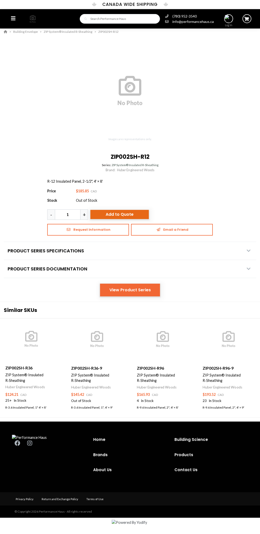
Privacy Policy (25, 499)
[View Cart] (246, 18)
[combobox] (120, 18)
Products (183, 454)
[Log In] (228, 18)
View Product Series (130, 290)
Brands (100, 454)
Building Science (191, 439)
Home (99, 439)
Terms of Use (95, 499)
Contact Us (186, 469)
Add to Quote (120, 214)
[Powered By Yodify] (130, 527)
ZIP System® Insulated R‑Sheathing (135, 165)
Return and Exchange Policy (60, 499)
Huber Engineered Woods (136, 170)
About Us (102, 469)
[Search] (84, 19)
